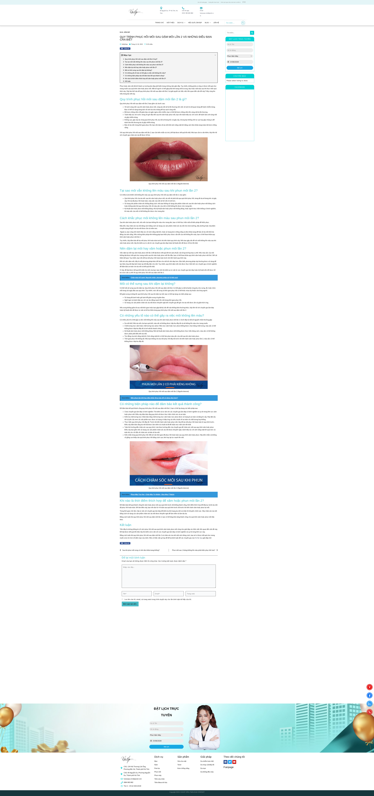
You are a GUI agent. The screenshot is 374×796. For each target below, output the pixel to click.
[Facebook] (243, 2)
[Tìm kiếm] (243, 23)
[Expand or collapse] (215, 55)
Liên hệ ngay (185, 10)
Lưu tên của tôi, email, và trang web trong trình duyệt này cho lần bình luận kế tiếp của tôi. (157, 599)
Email (201, 10)
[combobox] (240, 56)
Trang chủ (159, 23)
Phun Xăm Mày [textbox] (232, 56)
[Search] (252, 33)
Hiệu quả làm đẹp (195, 23)
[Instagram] (244, 2)
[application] (184, 22)
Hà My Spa (198, 538)
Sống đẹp (127, 32)
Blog (207, 23)
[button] (125, 48)
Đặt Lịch (239, 68)
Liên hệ (216, 23)
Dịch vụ (180, 23)
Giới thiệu (170, 23)
